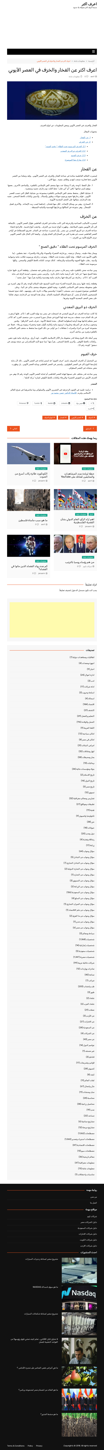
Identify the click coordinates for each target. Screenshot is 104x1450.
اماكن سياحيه (88, 734)
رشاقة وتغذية (88, 839)
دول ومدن (90, 833)
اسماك (91, 698)
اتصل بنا (93, 1203)
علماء (92, 998)
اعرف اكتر (89, 4)
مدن (92, 1110)
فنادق (91, 1057)
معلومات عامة (74, 77)
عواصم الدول (88, 1045)
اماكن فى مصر (88, 739)
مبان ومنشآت (88, 1092)
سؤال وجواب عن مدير (85, 922)
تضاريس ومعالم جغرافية (84, 798)
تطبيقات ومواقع (87, 804)
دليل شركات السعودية (87, 1228)
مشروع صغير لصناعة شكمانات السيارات (41, 1314)
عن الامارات (89, 1021)
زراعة (92, 845)
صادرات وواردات (87, 969)
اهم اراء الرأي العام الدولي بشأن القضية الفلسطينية (77, 521)
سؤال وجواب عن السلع (84, 898)
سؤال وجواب (88, 851)
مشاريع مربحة (88, 1127)
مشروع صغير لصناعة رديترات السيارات (41, 1259)
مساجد (91, 1116)
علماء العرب (89, 1004)
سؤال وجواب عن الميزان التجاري (80, 904)
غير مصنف (89, 1051)
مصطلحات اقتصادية (85, 1145)
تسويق (91, 792)
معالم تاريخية (88, 1157)
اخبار (91, 514)
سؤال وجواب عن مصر (85, 927)
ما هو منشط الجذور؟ (49, 1414)
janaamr (41, 481)
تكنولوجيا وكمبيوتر (86, 816)
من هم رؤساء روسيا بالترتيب (79, 562)
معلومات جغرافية (86, 1163)
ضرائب (91, 980)
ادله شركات (89, 686)
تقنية (92, 810)
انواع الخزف (48, 417)
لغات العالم (89, 1080)
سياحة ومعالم (88, 933)
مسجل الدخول (78, 590)
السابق (88, 429)
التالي (15, 429)
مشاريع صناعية (88, 1121)
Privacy (39, 1446)
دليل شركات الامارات (88, 1234)
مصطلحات (89, 1133)
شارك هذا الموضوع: (75, 160)
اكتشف (91, 710)
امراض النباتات (88, 745)
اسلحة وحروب (88, 692)
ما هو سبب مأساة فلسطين (33, 520)
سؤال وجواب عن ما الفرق (83, 916)
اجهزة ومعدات (88, 663)
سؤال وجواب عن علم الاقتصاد (81, 910)
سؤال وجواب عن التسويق (83, 880)
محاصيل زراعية (88, 1104)
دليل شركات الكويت (88, 1240)
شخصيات (90, 939)
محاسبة (91, 1098)
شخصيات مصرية (87, 957)
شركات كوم (87, 566)
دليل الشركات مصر (89, 1222)
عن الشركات (89, 1033)
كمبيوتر (91, 1068)
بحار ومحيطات (88, 757)
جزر (92, 822)
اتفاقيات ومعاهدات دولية (83, 657)
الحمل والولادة (88, 722)
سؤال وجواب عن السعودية (83, 892)
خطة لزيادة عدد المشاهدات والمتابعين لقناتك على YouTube (77, 475)
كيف (92, 1074)
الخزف (90, 417)
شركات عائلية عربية (86, 963)
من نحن (93, 1197)
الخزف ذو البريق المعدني (72, 151)
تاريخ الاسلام (89, 775)
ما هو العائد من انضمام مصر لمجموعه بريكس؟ (38, 1390)
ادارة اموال (89, 675)
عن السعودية (88, 1027)
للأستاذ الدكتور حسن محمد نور (64, 393)
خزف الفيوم (78, 155)
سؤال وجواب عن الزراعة (84, 886)
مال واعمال (89, 1086)
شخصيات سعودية (86, 951)
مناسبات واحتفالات (86, 1174)
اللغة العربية (89, 728)
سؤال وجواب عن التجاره (84, 875)
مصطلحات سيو (87, 1151)
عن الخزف (85, 142)
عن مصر (91, 1039)
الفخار (62, 417)
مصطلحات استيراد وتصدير (83, 1139)
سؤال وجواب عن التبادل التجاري (80, 863)
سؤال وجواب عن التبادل (84, 857)
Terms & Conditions (15, 1446)
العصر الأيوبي (76, 417)
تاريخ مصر (90, 786)
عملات (91, 1010)
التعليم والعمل (88, 716)
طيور (92, 992)
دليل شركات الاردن (88, 1246)
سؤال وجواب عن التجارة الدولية (81, 869)
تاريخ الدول (89, 781)
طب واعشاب (89, 986)
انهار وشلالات (88, 751)
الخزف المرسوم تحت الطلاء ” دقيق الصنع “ (65, 146)
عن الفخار (85, 137)
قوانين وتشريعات (87, 1063)
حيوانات (91, 828)
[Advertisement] (52, 29)
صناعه (91, 975)
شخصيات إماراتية (87, 945)
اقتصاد (91, 704)
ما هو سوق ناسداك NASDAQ (45, 1287)
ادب (92, 681)
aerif (92, 77)
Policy (30, 1446)
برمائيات (90, 763)
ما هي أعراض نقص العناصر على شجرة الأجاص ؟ (37, 1368)
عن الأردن (90, 1016)
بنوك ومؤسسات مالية (85, 769)
